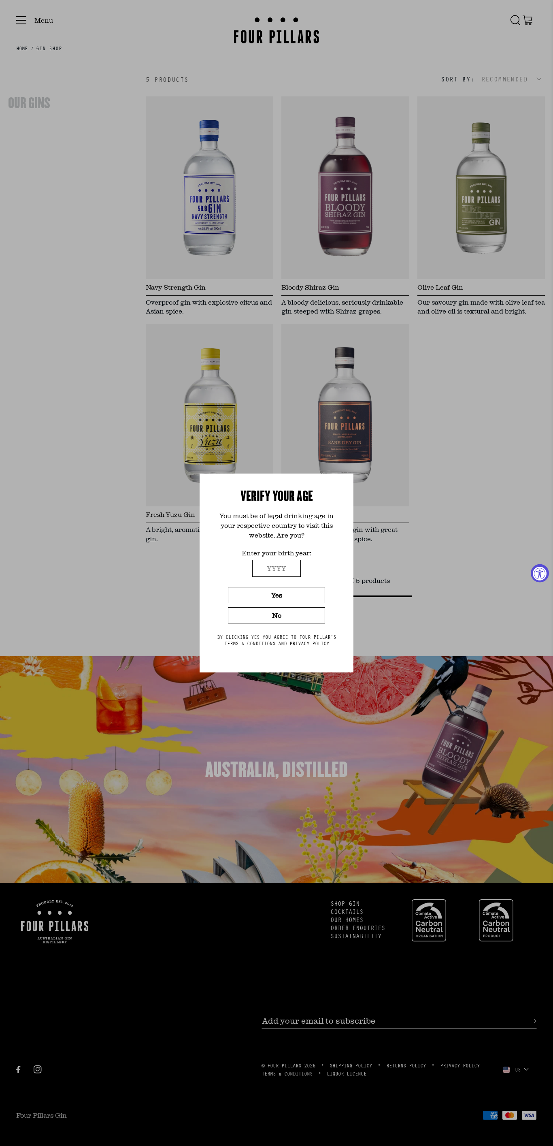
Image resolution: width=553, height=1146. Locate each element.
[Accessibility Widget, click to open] (540, 573)
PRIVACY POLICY (309, 643)
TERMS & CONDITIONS (249, 643)
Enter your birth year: (276, 552)
